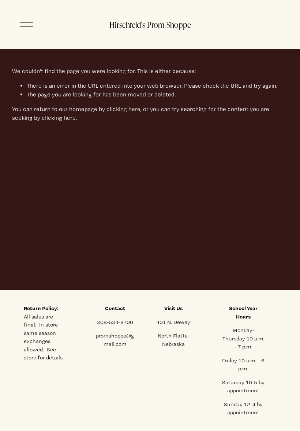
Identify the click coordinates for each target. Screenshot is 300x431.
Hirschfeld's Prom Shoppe (150, 24)
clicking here (123, 109)
